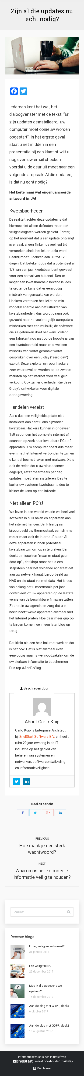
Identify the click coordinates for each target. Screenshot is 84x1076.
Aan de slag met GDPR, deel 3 (49, 1006)
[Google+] (48, 812)
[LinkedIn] (60, 812)
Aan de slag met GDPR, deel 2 (49, 1025)
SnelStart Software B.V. (37, 737)
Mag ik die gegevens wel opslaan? (46, 988)
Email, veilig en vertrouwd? (47, 946)
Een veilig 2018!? (40, 966)
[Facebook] (22, 812)
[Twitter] (35, 812)
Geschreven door (36, 688)
